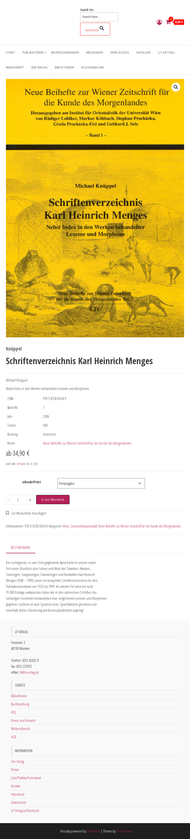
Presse (15, 769)
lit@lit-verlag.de (29, 672)
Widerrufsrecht (20, 728)
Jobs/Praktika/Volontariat (26, 777)
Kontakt (15, 785)
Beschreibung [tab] (20, 547)
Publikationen (33, 52)
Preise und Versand (23, 720)
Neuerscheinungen (65, 52)
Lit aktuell (166, 52)
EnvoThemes (125, 831)
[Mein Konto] (159, 22)
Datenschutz (18, 802)
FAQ (13, 712)
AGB (13, 736)
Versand (21, 463)
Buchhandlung (92, 67)
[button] (175, 87)
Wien (66, 526)
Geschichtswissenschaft (84, 526)
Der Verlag (39, 67)
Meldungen (94, 52)
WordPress (93, 831)
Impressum (17, 794)
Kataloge (144, 52)
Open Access (119, 52)
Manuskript (15, 67)
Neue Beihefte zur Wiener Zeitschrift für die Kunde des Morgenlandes (87, 443)
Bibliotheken (64, 67)
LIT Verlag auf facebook (25, 810)
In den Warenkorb (52, 499)
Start (10, 52)
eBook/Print (31, 481)
